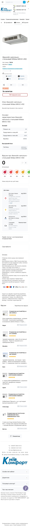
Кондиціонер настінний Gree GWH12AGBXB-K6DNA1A (16, 374)
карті (11, 203)
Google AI (22, 78)
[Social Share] (3, 85)
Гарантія (25, 22)
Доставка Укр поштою (12, 206)
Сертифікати (8, 22)
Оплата (18, 22)
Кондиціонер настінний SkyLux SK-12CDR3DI (17, 332)
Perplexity (22, 76)
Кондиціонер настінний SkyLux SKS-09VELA (17, 312)
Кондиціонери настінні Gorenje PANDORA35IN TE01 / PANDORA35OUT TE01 (16, 415)
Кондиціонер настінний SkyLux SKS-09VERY (17, 353)
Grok (9, 78)
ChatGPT (9, 76)
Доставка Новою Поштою (13, 194)
